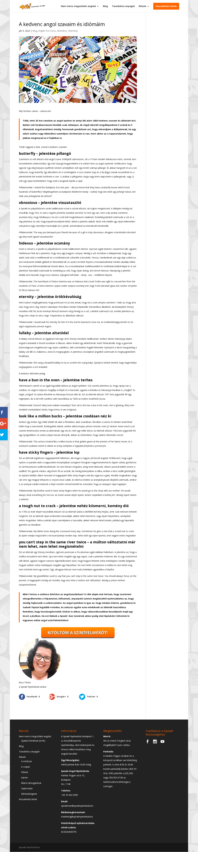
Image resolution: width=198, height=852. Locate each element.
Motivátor (62, 30)
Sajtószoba (26, 788)
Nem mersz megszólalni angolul (78, 6)
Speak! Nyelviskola (29, 847)
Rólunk (142, 6)
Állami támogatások (31, 783)
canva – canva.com (41, 111)
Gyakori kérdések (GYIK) (33, 740)
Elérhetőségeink (29, 793)
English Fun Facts (47, 30)
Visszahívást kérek (166, 6)
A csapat (25, 766)
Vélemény (73, 30)
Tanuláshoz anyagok (123, 6)
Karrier (24, 777)
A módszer (26, 761)
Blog (105, 6)
